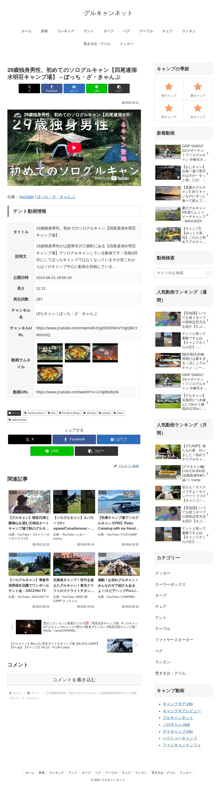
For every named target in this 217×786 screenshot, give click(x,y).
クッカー (186, 772)
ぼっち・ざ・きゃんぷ (56, 197)
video (120, 413)
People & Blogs (71, 413)
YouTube (26, 197)
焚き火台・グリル (163, 772)
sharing (91, 413)
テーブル (111, 772)
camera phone (36, 413)
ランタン (141, 772)
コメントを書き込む (74, 679)
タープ (86, 772)
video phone (19, 419)
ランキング (56, 772)
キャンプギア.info (178, 704)
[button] (119, 88)
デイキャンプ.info (178, 731)
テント (16, 413)
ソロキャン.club (176, 724)
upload (106, 413)
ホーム (29, 772)
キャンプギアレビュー (182, 711)
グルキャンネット (178, 718)
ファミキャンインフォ (182, 745)
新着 (42, 772)
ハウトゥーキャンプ (180, 738)
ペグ (98, 772)
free (53, 413)
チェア (126, 772)
